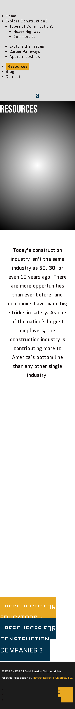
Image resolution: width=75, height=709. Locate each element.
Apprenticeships (24, 56)
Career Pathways (24, 51)
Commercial (24, 36)
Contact (13, 76)
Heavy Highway (26, 31)
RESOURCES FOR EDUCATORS (28, 612)
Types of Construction (31, 26)
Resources (17, 66)
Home (11, 16)
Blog (10, 71)
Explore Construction (27, 21)
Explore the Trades (26, 46)
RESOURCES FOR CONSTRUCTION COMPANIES (28, 639)
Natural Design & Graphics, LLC (53, 678)
